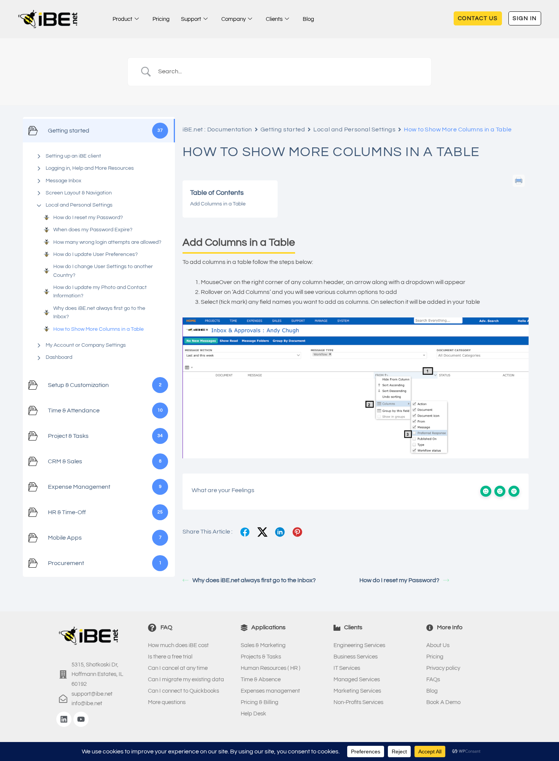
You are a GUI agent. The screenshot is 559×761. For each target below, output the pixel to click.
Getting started (282, 129)
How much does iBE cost (178, 645)
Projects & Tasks (261, 657)
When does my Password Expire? (92, 229)
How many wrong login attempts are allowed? (107, 242)
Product (122, 19)
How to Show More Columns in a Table (98, 329)
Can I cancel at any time (178, 668)
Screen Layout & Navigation (79, 193)
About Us (437, 645)
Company (233, 19)
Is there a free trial (170, 657)
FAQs (433, 679)
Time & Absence (261, 679)
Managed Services (356, 679)
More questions (167, 702)
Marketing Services (357, 691)
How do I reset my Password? (88, 217)
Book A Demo (443, 702)
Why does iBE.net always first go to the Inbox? (99, 312)
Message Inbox (63, 180)
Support (191, 19)
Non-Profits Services (358, 702)
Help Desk (253, 714)
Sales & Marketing (263, 645)
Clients (274, 19)
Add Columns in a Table (218, 204)
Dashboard (59, 357)
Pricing (161, 19)
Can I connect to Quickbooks (183, 691)
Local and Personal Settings (79, 205)
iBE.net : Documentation (217, 129)
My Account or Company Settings (86, 345)
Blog (308, 19)
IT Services (346, 668)
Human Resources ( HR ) (270, 668)
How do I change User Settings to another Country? (103, 271)
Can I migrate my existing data (186, 679)
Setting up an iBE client (73, 156)
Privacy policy (443, 668)
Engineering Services (359, 645)
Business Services (355, 657)
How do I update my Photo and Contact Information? (100, 291)
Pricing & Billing (259, 702)
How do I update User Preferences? (95, 254)
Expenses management (270, 691)
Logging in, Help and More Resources (90, 168)
